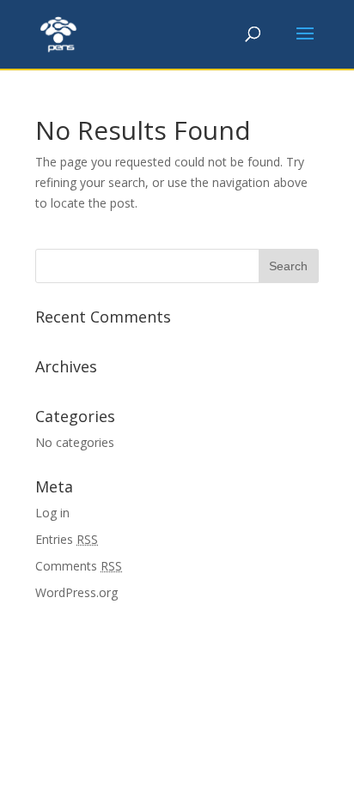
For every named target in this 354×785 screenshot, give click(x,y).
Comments (78, 566)
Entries (66, 539)
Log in (52, 512)
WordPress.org (76, 592)
